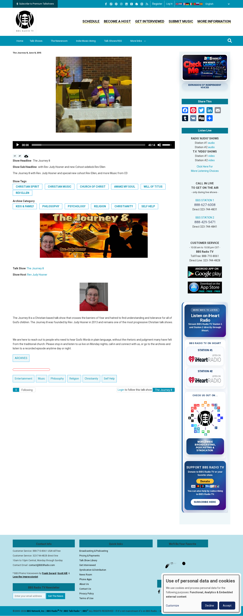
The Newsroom (59, 40)
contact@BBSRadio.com (42, 565)
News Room (85, 574)
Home (20, 40)
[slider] (88, 145)
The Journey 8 (35, 268)
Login (121, 389)
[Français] (184, 4)
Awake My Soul (124, 186)
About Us (84, 584)
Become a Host (117, 21)
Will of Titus (153, 186)
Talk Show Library (88, 560)
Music (41, 378)
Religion (100, 206)
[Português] (194, 4)
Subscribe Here (205, 502)
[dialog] (201, 593)
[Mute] (159, 145)
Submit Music (181, 21)
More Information (214, 21)
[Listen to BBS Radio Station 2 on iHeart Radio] (205, 379)
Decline (209, 605)
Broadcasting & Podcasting (93, 551)
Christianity (123, 206)
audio (211, 142)
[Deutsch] (187, 4)
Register (157, 3)
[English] (177, 4)
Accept (227, 605)
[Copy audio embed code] (15, 156)
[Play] (18, 145)
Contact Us (85, 589)
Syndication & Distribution (92, 570)
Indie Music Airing (86, 40)
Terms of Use (86, 598)
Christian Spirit (27, 186)
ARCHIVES (21, 358)
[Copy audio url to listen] (20, 156)
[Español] (201, 4)
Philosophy (50, 206)
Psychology (76, 206)
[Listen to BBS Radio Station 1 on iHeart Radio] (205, 358)
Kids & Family (25, 206)
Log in (169, 3)
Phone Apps (85, 579)
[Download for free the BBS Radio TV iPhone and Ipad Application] (205, 287)
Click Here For (205, 166)
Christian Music (59, 186)
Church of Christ (93, 186)
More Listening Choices (205, 170)
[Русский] (198, 4)
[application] (94, 145)
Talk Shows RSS (113, 40)
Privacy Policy (86, 593)
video (211, 155)
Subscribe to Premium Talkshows (36, 3)
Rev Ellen (22, 192)
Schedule (90, 21)
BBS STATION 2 (205, 217)
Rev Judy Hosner (37, 274)
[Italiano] (191, 4)
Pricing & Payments (89, 555)
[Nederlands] (180, 4)
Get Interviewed (149, 21)
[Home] (25, 21)
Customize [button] (172, 605)
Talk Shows (36, 40)
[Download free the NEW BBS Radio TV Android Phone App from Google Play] (205, 271)
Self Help (148, 206)
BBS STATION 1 (205, 200)
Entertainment (23, 378)
